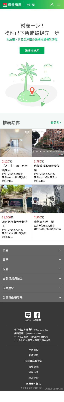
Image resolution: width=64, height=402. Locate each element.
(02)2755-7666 (33, 333)
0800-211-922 (41, 329)
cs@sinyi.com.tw (39, 336)
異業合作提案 (33, 383)
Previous (3, 184)
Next (61, 184)
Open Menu (58, 5)
